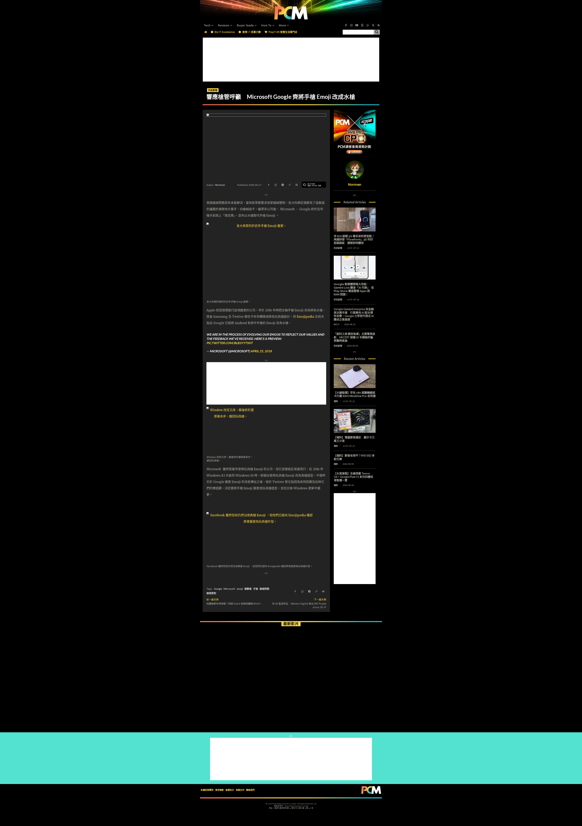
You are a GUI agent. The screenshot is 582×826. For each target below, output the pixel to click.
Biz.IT (337, 324)
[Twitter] (373, 25)
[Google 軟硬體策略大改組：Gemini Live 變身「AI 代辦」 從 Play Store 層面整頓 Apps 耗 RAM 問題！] (355, 268)
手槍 (255, 588)
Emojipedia (305, 316)
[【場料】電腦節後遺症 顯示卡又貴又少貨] (355, 421)
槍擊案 (248, 588)
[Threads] (362, 25)
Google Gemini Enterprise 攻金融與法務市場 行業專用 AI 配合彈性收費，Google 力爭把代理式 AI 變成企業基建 (354, 314)
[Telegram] (282, 184)
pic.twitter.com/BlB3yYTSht (229, 343)
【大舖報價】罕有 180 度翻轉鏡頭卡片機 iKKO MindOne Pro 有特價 (355, 394)
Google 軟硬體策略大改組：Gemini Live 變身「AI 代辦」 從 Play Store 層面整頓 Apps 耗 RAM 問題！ (354, 289)
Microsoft (229, 588)
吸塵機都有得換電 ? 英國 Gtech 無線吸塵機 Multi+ (233, 603)
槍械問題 (264, 588)
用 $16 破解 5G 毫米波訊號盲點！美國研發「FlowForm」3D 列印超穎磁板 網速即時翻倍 (354, 240)
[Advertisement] (291, 59)
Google (218, 588)
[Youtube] (357, 25)
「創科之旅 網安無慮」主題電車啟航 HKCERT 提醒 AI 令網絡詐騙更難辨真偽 (354, 337)
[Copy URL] (289, 184)
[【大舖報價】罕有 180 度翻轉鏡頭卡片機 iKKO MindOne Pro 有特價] (355, 376)
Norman (220, 184)
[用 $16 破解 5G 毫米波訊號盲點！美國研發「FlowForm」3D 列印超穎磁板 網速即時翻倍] (355, 219)
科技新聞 (212, 90)
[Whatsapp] (367, 25)
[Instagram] (351, 25)
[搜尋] (377, 32)
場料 (336, 401)
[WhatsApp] (276, 184)
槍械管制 (211, 593)
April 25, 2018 (261, 351)
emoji (240, 588)
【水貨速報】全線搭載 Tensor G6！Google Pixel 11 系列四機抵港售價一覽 (353, 477)
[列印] (296, 184)
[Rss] (378, 25)
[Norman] (355, 170)
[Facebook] (346, 25)
